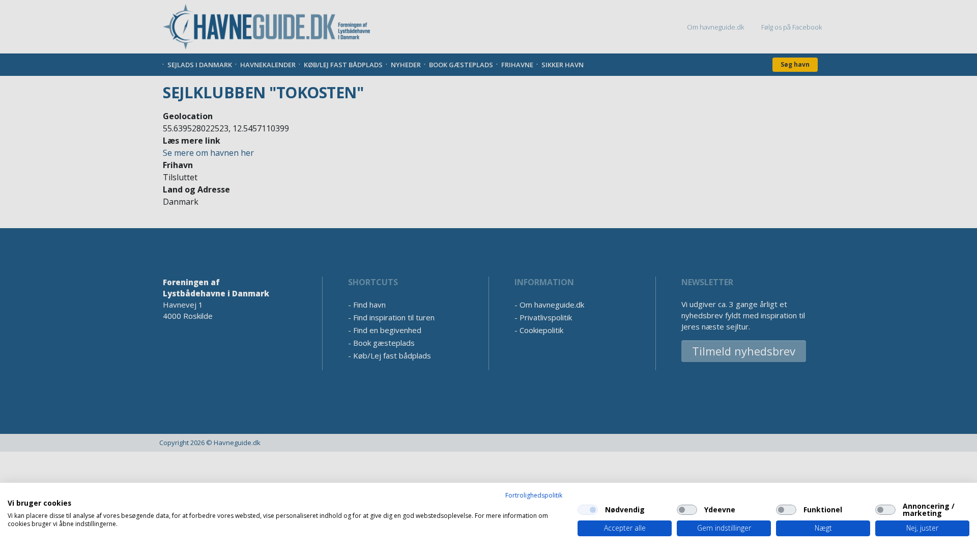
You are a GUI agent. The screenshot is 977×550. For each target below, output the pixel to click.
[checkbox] (588, 510)
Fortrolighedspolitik (533, 495)
